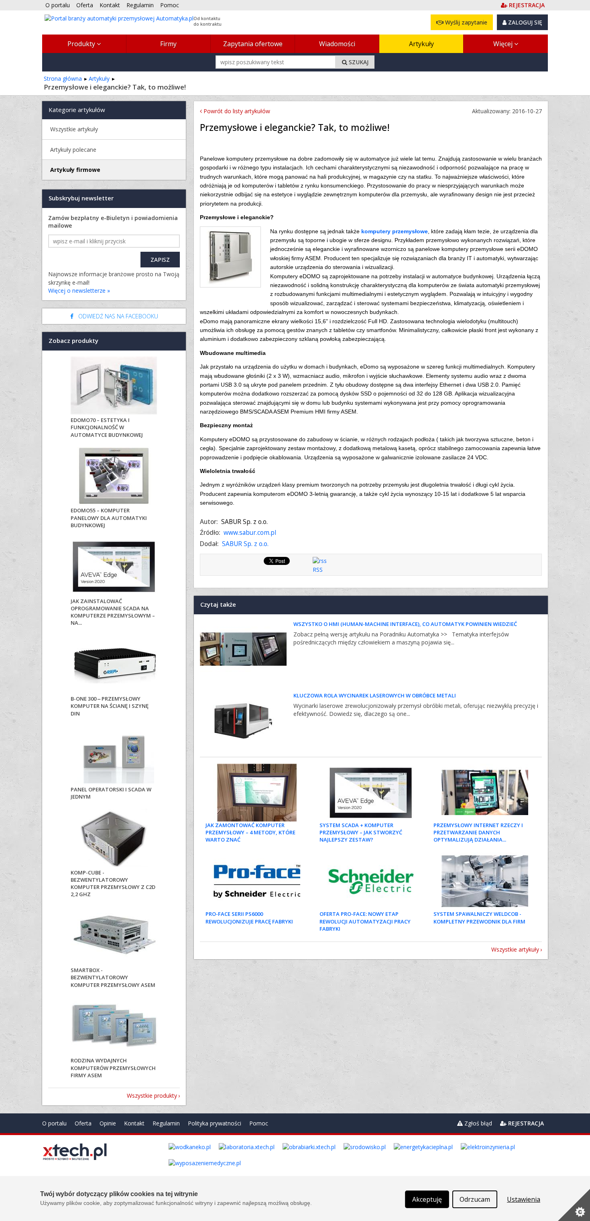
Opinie (108, 1123)
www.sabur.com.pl (250, 532)
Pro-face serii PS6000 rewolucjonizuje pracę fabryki (249, 917)
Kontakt (134, 1123)
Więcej (503, 43)
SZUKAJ (357, 62)
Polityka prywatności (214, 1123)
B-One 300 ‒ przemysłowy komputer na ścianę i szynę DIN (110, 706)
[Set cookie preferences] (574, 1205)
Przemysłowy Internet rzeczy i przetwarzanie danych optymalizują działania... (478, 832)
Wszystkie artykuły (515, 949)
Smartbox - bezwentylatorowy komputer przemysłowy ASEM (113, 977)
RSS (318, 569)
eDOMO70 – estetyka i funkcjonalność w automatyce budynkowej (107, 427)
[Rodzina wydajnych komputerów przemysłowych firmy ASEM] (114, 1027)
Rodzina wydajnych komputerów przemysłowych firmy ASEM (113, 1067)
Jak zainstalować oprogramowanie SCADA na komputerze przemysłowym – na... (113, 612)
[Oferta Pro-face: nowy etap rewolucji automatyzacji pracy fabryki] (370, 881)
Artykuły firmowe (75, 169)
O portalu (54, 1123)
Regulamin (166, 1123)
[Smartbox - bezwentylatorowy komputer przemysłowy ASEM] (114, 936)
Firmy (168, 43)
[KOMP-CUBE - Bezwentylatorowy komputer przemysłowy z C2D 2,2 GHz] (114, 839)
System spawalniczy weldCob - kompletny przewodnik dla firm (479, 917)
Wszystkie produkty (152, 1095)
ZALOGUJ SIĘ (524, 22)
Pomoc (258, 1123)
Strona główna (63, 78)
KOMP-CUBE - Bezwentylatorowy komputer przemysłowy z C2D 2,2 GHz (113, 883)
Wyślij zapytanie (465, 22)
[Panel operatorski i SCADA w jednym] (114, 756)
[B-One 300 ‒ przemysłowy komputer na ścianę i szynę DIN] (114, 665)
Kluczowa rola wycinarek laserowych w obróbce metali (374, 695)
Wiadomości (337, 43)
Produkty (82, 43)
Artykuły (421, 43)
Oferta (83, 1123)
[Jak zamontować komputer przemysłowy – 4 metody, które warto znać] (256, 792)
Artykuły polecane (73, 149)
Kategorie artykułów (77, 110)
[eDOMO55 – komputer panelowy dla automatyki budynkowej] (114, 477)
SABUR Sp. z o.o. (245, 544)
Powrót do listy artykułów (236, 111)
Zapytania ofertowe (253, 43)
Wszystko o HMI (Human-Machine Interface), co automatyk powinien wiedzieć (405, 624)
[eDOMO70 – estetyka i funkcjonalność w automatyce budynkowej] (114, 386)
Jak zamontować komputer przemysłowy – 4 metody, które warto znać (250, 832)
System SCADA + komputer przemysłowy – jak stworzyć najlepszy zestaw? (360, 832)
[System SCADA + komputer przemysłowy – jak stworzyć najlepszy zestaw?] (370, 792)
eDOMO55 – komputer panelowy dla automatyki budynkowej (109, 517)
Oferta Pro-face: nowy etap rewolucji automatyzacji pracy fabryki (365, 921)
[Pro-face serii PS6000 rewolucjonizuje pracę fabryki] (256, 881)
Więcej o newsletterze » (79, 290)
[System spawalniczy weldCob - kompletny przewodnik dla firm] (484, 881)
